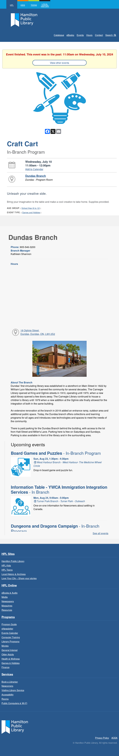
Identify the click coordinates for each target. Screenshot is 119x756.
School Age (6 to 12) (31, 208)
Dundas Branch (35, 176)
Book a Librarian (10, 681)
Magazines (7, 605)
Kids (23, 5)
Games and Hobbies (31, 212)
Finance (5, 667)
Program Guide (9, 624)
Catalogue (59, 35)
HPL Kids (6, 565)
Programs (8, 617)
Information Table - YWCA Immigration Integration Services (59, 489)
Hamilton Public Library (13, 561)
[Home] (15, 726)
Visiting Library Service (13, 690)
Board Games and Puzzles (56, 453)
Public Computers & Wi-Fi (14, 703)
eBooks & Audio (10, 592)
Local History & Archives (14, 574)
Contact (99, 35)
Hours (89, 35)
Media (5, 596)
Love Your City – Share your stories (19, 578)
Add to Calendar (34, 169)
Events (80, 35)
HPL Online (9, 585)
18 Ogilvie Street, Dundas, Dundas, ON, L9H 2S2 (37, 332)
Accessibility (7, 694)
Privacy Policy (102, 737)
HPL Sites (8, 554)
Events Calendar (10, 632)
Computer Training (11, 637)
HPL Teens (7, 569)
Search (109, 35)
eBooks (70, 35)
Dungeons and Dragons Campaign (55, 528)
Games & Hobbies (11, 663)
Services (7, 674)
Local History (45, 5)
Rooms (5, 698)
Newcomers (7, 685)
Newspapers (8, 601)
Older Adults (8, 654)
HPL (12, 5)
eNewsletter (7, 628)
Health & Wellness (11, 658)
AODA (114, 737)
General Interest (10, 650)
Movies (5, 645)
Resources (7, 609)
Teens (34, 5)
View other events (59, 62)
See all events (100, 533)
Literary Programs (10, 641)
